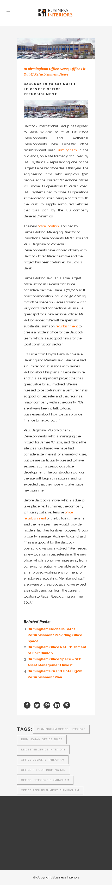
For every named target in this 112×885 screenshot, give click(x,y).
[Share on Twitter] (37, 705)
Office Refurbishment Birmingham (50, 790)
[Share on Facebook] (27, 705)
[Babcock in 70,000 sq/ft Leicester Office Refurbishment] (56, 48)
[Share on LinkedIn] (56, 705)
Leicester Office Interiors (43, 749)
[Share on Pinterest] (66, 705)
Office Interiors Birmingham (45, 780)
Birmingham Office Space (42, 739)
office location (48, 226)
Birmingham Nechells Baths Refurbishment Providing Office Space (55, 635)
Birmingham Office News (48, 68)
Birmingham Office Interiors (61, 729)
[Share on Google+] (46, 705)
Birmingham (67, 150)
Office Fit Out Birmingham (43, 769)
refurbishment (66, 326)
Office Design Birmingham (42, 759)
